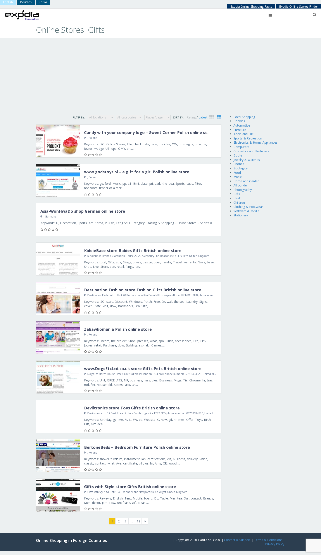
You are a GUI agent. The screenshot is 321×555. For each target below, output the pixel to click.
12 (138, 521)
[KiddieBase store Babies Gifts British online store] (58, 259)
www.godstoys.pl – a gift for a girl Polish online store (136, 171)
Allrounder (240, 185)
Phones (238, 164)
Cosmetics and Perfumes (251, 151)
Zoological (240, 168)
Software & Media (246, 211)
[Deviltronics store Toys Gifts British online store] (58, 416)
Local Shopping (244, 117)
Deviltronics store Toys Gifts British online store (132, 408)
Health (238, 198)
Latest (202, 117)
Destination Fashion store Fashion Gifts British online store (142, 289)
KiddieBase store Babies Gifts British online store (132, 250)
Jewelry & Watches (246, 160)
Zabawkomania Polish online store (118, 329)
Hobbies (239, 121)
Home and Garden (246, 181)
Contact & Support (237, 540)
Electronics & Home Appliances (255, 142)
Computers (241, 147)
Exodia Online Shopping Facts (251, 6)
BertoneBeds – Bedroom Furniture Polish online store (137, 447)
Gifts (236, 194)
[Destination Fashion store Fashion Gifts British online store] (58, 298)
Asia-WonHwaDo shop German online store (82, 211)
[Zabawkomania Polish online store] (58, 337)
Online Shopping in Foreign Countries (71, 540)
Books (238, 155)
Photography (242, 190)
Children (239, 202)
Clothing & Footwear (248, 207)
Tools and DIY (243, 134)
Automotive (241, 125)
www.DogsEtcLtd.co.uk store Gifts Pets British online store (143, 368)
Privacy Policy (274, 544)
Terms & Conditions (268, 540)
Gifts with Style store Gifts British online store (130, 486)
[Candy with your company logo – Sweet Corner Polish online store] (58, 141)
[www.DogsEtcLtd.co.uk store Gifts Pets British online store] (58, 377)
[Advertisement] (160, 79)
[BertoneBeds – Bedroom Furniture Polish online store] (58, 455)
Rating (192, 117)
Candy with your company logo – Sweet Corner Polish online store (149, 132)
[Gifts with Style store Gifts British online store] (58, 495)
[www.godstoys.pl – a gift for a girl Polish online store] (58, 180)
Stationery (240, 215)
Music (237, 177)
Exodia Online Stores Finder (298, 6)
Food (237, 173)
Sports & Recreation (247, 138)
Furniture (239, 130)
